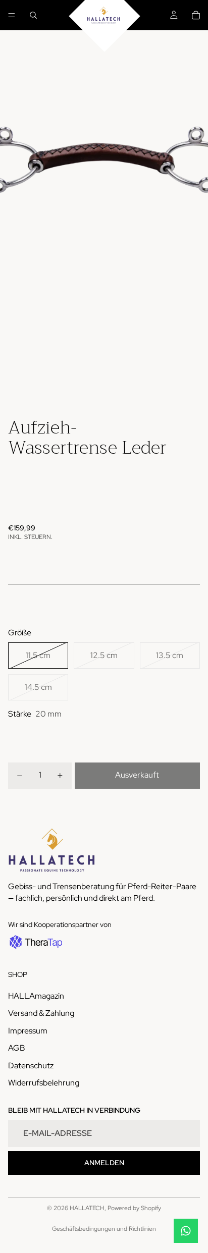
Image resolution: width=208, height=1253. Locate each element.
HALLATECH (87, 1208)
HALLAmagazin (36, 996)
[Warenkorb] (196, 15)
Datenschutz (31, 1065)
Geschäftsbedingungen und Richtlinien (104, 1229)
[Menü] (11, 15)
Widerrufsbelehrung (43, 1082)
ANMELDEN (104, 1162)
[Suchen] (33, 15)
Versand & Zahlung (41, 1013)
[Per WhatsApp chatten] (186, 1231)
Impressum (27, 1030)
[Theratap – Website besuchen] (35, 942)
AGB (16, 1048)
